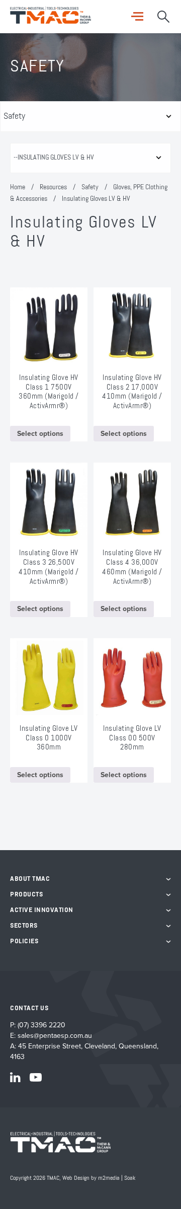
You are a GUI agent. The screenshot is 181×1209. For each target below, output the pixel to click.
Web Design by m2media (91, 1178)
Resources (53, 187)
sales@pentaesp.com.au (55, 1035)
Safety (90, 187)
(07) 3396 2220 (41, 1025)
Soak (129, 1178)
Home (17, 187)
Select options (40, 433)
